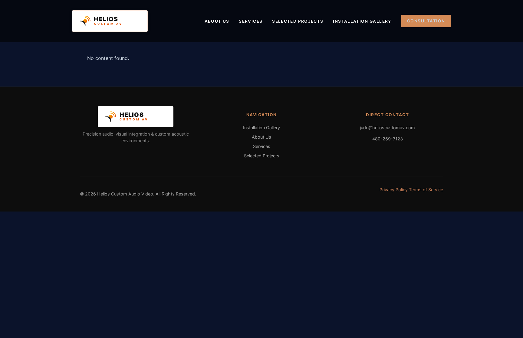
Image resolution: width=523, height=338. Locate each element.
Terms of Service (426, 189)
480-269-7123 (387, 138)
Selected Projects (297, 21)
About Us (217, 21)
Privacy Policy (394, 189)
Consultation (426, 20)
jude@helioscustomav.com (387, 127)
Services (250, 21)
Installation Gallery (362, 21)
